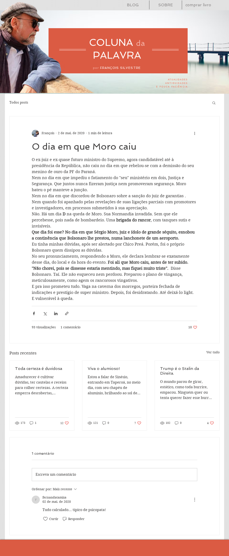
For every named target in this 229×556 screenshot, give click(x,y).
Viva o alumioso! (104, 368)
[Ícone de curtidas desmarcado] (45, 519)
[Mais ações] (194, 133)
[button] (214, 102)
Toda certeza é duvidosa (38, 368)
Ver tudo (213, 352)
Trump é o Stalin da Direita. (179, 371)
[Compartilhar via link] (67, 313)
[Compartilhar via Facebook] (34, 313)
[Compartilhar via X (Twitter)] (45, 313)
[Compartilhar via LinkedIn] (56, 313)
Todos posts (18, 102)
